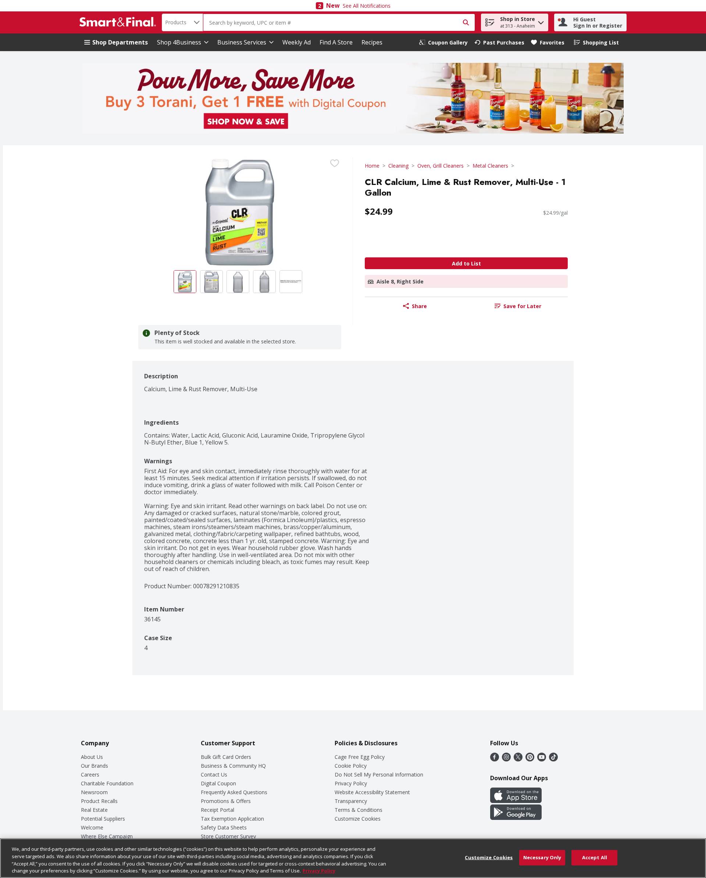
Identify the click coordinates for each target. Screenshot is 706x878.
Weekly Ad (296, 42)
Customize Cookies (358, 818)
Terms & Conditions (358, 809)
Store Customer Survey (228, 836)
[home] (119, 22)
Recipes (371, 42)
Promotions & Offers (226, 800)
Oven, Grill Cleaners (440, 165)
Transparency (351, 800)
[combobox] (182, 22)
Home (372, 165)
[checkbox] (334, 163)
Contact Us (214, 774)
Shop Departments (120, 42)
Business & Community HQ (233, 765)
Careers (90, 774)
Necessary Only (542, 857)
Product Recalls (99, 800)
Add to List (466, 263)
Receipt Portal (217, 809)
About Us (92, 756)
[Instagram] (506, 759)
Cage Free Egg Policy (360, 756)
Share (419, 306)
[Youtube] (541, 759)
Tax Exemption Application (232, 818)
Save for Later (522, 306)
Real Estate (94, 809)
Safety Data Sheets (224, 827)
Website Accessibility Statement (372, 792)
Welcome (92, 827)
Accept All (594, 857)
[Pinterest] (529, 759)
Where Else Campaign (107, 836)
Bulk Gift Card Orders (226, 756)
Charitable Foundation (107, 783)
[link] (443, 42)
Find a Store (336, 42)
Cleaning (398, 165)
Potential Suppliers (103, 818)
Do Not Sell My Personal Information (379, 774)
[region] (353, 858)
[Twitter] (518, 759)
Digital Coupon (218, 783)
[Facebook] (494, 759)
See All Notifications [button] (367, 5)
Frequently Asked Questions (234, 792)
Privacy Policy (351, 783)
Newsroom (94, 792)
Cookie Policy (351, 765)
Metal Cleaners (490, 165)
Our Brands (94, 765)
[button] (541, 21)
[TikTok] (553, 759)
